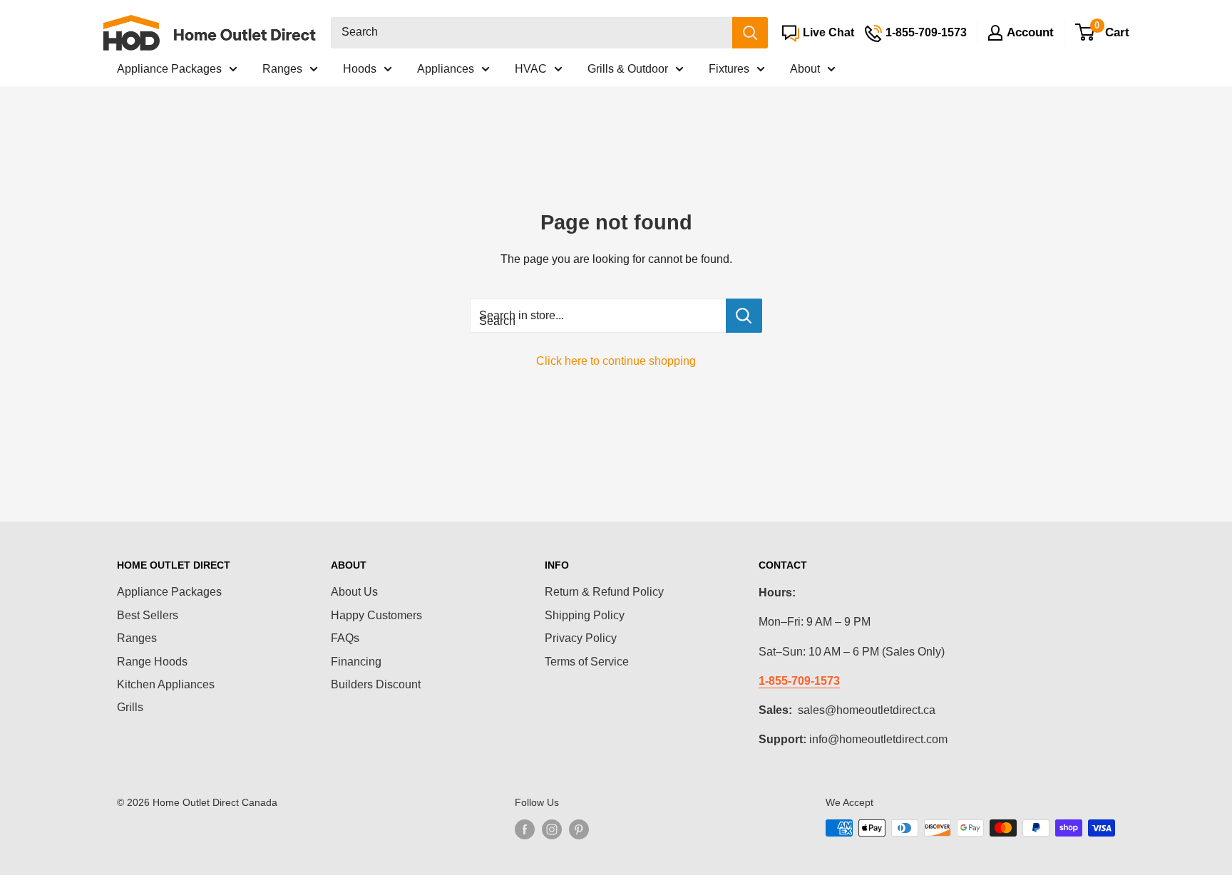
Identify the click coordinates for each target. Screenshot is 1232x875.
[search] (531, 32)
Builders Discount (376, 684)
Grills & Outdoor (627, 69)
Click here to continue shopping (616, 361)
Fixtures (729, 69)
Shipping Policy (585, 615)
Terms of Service (587, 662)
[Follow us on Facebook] (525, 829)
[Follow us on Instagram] (552, 829)
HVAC (531, 69)
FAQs (345, 638)
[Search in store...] (744, 316)
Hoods (359, 69)
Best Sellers (147, 615)
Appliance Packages (169, 69)
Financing (356, 662)
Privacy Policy (581, 638)
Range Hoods (152, 662)
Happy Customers (376, 615)
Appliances (445, 69)
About (805, 69)
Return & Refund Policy (604, 592)
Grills (130, 707)
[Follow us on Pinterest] (579, 829)
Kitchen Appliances (166, 684)
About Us (354, 592)
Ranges (282, 69)
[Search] (750, 32)
